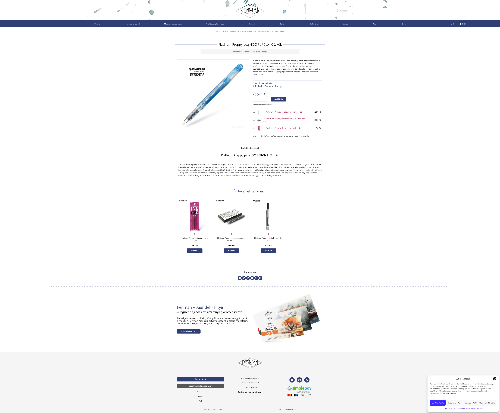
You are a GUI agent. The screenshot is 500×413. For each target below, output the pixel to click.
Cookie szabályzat (449, 408)
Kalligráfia (314, 24)
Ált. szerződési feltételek (250, 383)
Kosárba (278, 99)
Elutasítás (454, 403)
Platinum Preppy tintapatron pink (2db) (283, 128)
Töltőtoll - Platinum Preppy (236, 31)
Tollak (282, 24)
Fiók (200, 401)
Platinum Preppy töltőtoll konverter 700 (283, 112)
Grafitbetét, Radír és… (215, 24)
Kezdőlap (220, 31)
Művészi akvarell (133, 24)
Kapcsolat (200, 392)
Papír (375, 24)
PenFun (97, 24)
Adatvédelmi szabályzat (250, 378)
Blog (404, 24)
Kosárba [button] (195, 251)
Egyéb (345, 24)
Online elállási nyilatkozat (250, 392)
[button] (494, 379)
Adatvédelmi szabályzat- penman (470, 408)
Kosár (200, 396)
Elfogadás (438, 403)
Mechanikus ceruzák (173, 24)
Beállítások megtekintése (479, 403)
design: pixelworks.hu (287, 409)
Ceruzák (251, 24)
